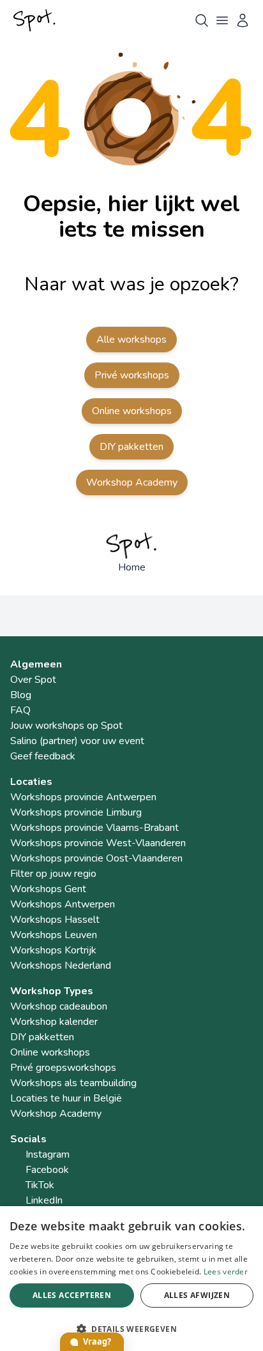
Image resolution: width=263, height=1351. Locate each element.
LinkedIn (44, 1200)
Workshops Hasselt (55, 920)
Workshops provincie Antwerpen (83, 797)
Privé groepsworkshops (63, 1068)
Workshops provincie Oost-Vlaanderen (96, 858)
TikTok (40, 1185)
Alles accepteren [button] (72, 1295)
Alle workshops (131, 339)
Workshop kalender (54, 1022)
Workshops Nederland (60, 966)
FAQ (20, 710)
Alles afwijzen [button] (197, 1295)
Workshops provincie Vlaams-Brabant (94, 828)
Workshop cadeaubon (58, 1006)
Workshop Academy (131, 482)
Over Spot (33, 680)
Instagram (48, 1154)
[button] (131, 1328)
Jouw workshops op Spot (66, 726)
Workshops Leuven (53, 935)
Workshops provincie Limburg (76, 812)
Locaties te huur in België (66, 1098)
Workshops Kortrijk (53, 950)
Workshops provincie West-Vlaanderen (98, 843)
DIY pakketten (131, 447)
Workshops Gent (48, 889)
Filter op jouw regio (53, 874)
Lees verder (226, 1271)
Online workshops (132, 411)
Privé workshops (131, 375)
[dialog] (131, 1278)
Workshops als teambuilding (73, 1083)
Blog (20, 695)
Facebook (47, 1170)
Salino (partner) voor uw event (77, 741)
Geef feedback (42, 756)
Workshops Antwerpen (62, 904)
